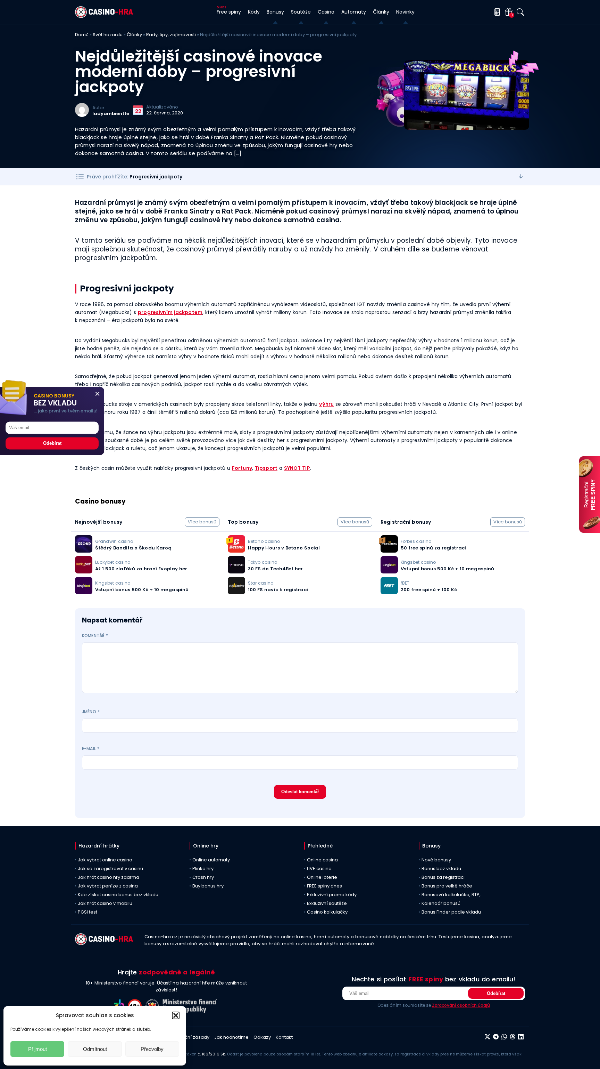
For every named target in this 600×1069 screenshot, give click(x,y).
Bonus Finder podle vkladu (451, 912)
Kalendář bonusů (441, 903)
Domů (82, 34)
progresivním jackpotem (170, 312)
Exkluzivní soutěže (327, 903)
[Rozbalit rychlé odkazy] (521, 176)
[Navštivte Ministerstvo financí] (190, 1011)
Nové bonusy (436, 860)
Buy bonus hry (208, 886)
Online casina (322, 860)
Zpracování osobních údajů (461, 1005)
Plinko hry (203, 868)
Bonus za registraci (443, 877)
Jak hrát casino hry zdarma (108, 877)
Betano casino (264, 541)
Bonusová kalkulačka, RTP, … (453, 894)
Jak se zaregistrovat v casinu (110, 868)
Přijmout (37, 1049)
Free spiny (229, 11)
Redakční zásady (189, 1037)
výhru (326, 404)
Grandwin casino (114, 541)
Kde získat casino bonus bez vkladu (118, 894)
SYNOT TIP (297, 468)
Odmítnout (95, 1049)
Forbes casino (416, 541)
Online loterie (322, 877)
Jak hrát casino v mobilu (105, 903)
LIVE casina (319, 868)
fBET (405, 583)
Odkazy (262, 1037)
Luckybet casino (112, 562)
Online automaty (211, 860)
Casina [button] (326, 11)
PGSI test (87, 912)
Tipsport (266, 468)
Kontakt (284, 1037)
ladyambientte (110, 113)
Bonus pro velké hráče (447, 886)
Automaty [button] (353, 11)
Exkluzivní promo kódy (332, 894)
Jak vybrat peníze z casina (108, 886)
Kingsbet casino (112, 583)
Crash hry (203, 877)
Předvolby (152, 1049)
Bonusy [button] (275, 11)
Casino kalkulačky (327, 912)
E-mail (90, 748)
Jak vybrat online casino (105, 860)
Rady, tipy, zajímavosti (171, 34)
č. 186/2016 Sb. (212, 1054)
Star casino (260, 583)
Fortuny (242, 468)
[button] (175, 1015)
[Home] (104, 16)
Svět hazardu (108, 34)
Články (134, 34)
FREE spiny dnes (324, 886)
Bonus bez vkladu (441, 868)
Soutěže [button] (301, 11)
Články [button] (381, 11)
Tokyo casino (262, 562)
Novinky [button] (405, 11)
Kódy (254, 11)
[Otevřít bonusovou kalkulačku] (496, 12)
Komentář (95, 635)
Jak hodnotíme (231, 1037)
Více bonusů (202, 522)
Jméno (91, 712)
